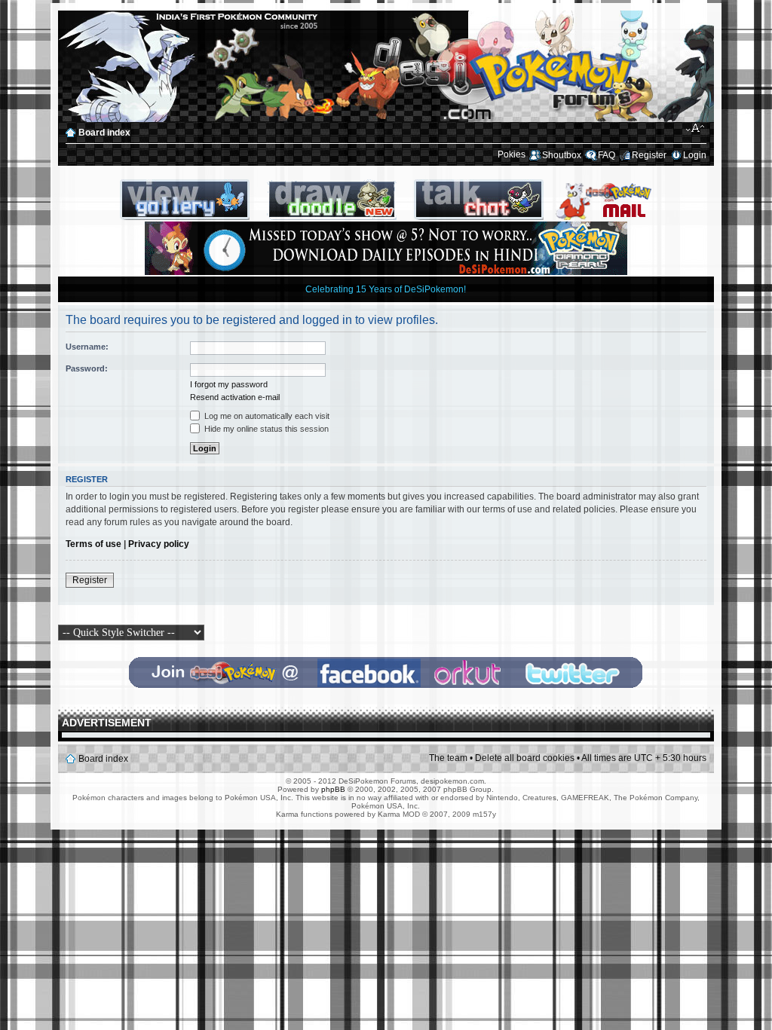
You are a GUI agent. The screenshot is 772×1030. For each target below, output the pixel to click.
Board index (104, 132)
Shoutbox (561, 155)
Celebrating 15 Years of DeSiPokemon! (385, 289)
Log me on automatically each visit (265, 415)
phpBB (333, 789)
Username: (87, 346)
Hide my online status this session (265, 428)
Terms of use (93, 544)
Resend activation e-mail (235, 397)
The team (448, 758)
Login (694, 155)
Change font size (695, 129)
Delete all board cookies (524, 758)
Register (649, 155)
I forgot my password (229, 384)
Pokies (511, 154)
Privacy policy (158, 544)
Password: (87, 368)
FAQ (606, 155)
